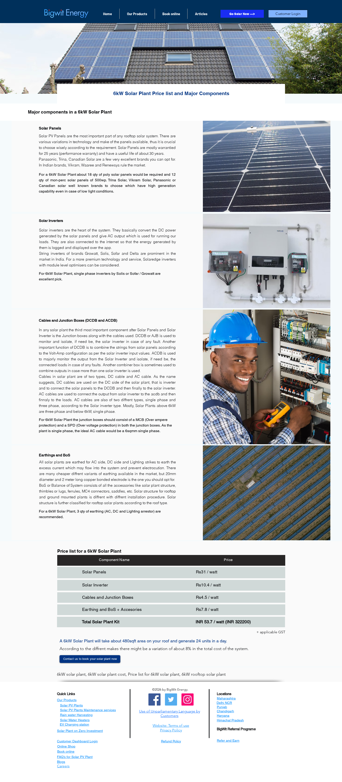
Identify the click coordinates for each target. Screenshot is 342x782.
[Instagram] (187, 699)
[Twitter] (171, 699)
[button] (169, 713)
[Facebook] (154, 699)
